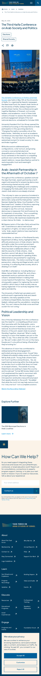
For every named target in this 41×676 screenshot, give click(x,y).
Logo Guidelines (7, 561)
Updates (4, 587)
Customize (20, 662)
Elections (6, 34)
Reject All (20, 669)
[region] (20, 653)
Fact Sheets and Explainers (7, 575)
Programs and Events (6, 628)
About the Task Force (7, 541)
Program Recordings (5, 581)
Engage (5, 622)
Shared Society (9, 39)
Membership (6, 547)
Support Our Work (30, 556)
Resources (5, 600)
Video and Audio (29, 581)
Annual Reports (29, 547)
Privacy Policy (29, 498)
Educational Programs (6, 607)
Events (26, 587)
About (4, 535)
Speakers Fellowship (27, 607)
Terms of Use (5, 500)
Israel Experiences (6, 613)
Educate (6, 595)
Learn (4, 569)
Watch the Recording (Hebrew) (13, 389)
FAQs (25, 552)
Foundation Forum (30, 628)
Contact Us (5, 552)
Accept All (20, 656)
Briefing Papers (29, 574)
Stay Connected (7, 556)
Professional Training (28, 601)
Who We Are (28, 540)
